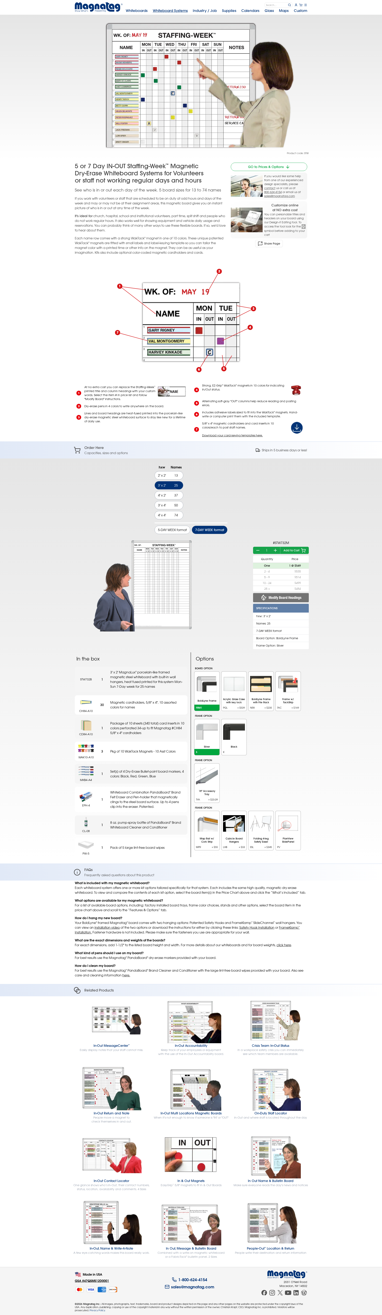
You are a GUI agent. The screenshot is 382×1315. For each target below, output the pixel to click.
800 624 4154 (273, 192)
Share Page (272, 243)
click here (284, 945)
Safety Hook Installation (256, 927)
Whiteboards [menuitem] (137, 10)
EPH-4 (86, 805)
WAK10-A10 (86, 757)
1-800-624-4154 (192, 1279)
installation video (107, 927)
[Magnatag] (287, 1274)
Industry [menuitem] (205, 10)
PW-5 (86, 853)
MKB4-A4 (86, 780)
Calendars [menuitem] (250, 10)
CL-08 (86, 831)
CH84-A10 (86, 711)
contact (269, 188)
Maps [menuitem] (284, 10)
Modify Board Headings (285, 597)
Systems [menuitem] (170, 10)
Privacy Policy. (97, 1310)
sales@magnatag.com (279, 196)
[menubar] (216, 10)
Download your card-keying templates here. (232, 435)
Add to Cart (291, 550)
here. (126, 975)
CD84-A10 (86, 734)
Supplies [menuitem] (229, 10)
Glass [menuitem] (269, 10)
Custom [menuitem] (300, 10)
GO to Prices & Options (266, 167)
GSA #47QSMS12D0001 (92, 1281)
